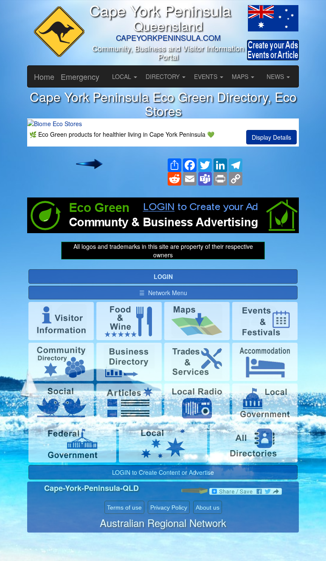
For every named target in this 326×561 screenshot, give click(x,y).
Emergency (80, 76)
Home (44, 76)
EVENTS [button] (206, 76)
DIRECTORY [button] (163, 76)
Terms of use (124, 507)
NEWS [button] (276, 76)
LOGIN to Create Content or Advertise (163, 472)
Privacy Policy (168, 507)
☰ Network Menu (163, 292)
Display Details (271, 137)
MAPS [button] (241, 76)
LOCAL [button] (122, 76)
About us (207, 507)
